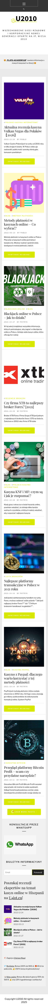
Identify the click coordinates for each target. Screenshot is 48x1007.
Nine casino (11, 977)
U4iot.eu (15, 897)
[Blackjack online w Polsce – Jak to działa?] (24, 286)
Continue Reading (19, 161)
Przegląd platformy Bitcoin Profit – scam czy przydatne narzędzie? (24, 771)
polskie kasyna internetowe (21, 122)
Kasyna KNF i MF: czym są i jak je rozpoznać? (23, 493)
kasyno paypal (21, 670)
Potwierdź (38, 872)
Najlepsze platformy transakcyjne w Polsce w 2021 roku (22, 585)
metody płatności (23, 216)
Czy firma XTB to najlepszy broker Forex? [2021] (23, 405)
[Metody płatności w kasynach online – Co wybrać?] (24, 193)
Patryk (24, 322)
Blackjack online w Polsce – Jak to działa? (23, 315)
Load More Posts (25, 812)
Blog (7, 216)
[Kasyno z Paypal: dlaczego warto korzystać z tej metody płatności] (24, 647)
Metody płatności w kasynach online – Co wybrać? (20, 224)
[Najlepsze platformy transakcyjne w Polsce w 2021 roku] (24, 553)
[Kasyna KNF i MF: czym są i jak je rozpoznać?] (24, 462)
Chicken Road (19, 958)
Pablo (23, 139)
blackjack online (15, 309)
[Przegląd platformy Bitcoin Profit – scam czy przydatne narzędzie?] (24, 740)
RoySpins (10, 966)
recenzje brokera (15, 398)
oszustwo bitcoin (15, 763)
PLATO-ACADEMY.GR (16, 60)
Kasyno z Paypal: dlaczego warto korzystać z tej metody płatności (23, 678)
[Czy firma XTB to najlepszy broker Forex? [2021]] (24, 375)
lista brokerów (14, 576)
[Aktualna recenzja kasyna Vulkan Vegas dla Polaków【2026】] (24, 101)
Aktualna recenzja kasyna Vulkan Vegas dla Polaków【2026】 (23, 131)
